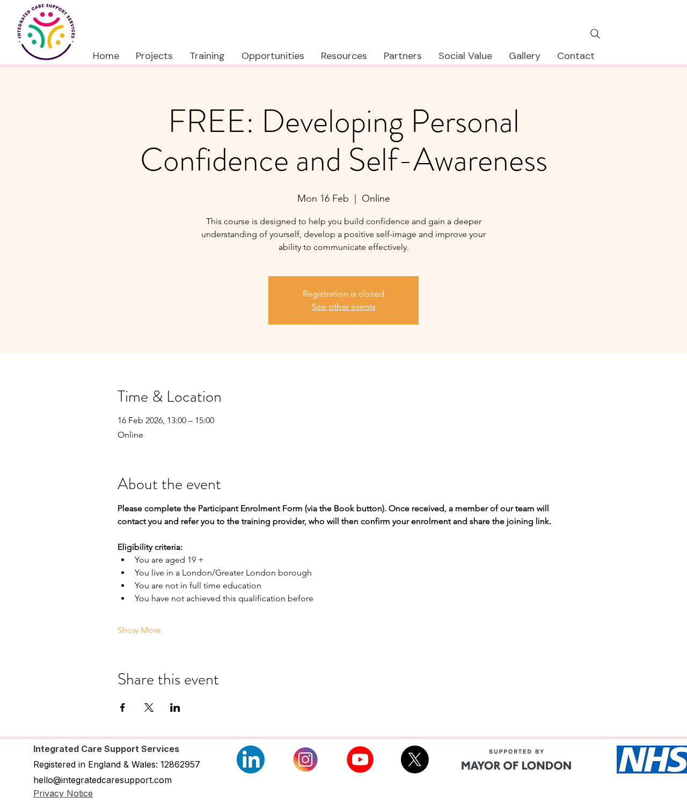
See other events (344, 306)
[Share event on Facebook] (123, 707)
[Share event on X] (149, 707)
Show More (139, 630)
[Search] (595, 34)
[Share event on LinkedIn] (175, 707)
